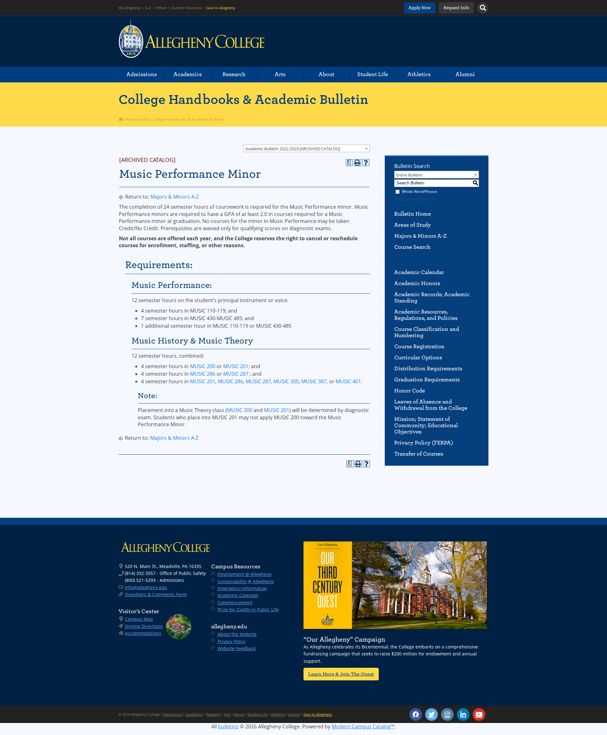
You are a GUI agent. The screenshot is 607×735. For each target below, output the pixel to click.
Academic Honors (417, 283)
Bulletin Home (412, 214)
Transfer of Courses (418, 454)
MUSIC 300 (286, 381)
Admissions (141, 74)
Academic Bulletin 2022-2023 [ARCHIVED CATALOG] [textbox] (292, 149)
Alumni (465, 74)
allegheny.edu (136, 119)
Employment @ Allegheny (245, 574)
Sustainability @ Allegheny (246, 581)
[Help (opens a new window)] (365, 162)
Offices (161, 8)
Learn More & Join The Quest (341, 674)
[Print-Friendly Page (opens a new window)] (357, 162)
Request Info (456, 7)
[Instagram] (447, 714)
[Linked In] (463, 714)
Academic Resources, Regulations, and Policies (425, 315)
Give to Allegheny (220, 8)
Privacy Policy (232, 641)
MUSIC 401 (348, 381)
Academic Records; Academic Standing (432, 297)
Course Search (412, 247)
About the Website (237, 634)
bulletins (228, 726)
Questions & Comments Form (156, 594)
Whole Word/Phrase (419, 191)
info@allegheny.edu (146, 587)
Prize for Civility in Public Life (248, 609)
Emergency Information (242, 588)
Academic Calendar (419, 272)
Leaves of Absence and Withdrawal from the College (430, 405)
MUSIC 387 (314, 381)
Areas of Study (412, 225)
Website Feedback (237, 648)
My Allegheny (130, 8)
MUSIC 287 (235, 373)
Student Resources (186, 8)
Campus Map (139, 619)
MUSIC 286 (202, 373)
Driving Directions (144, 626)
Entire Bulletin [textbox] (409, 175)
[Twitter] (431, 714)
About (326, 74)
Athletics (419, 74)
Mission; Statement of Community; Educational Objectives (426, 425)
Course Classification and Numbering (426, 332)
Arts (280, 74)
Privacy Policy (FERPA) (423, 443)
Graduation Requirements (427, 380)
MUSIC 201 (235, 366)
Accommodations (143, 633)
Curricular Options (418, 358)
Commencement (235, 603)
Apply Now (419, 7)
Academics (188, 74)
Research (234, 74)
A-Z (148, 8)
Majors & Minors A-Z (174, 196)
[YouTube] (479, 714)
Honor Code (409, 391)
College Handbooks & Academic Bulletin (243, 99)
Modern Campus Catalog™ (363, 726)
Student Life (372, 74)
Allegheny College (192, 41)
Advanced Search (414, 199)
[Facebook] (415, 714)
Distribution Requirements (428, 369)
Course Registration (419, 347)
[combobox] (306, 148)
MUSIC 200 (202, 366)
